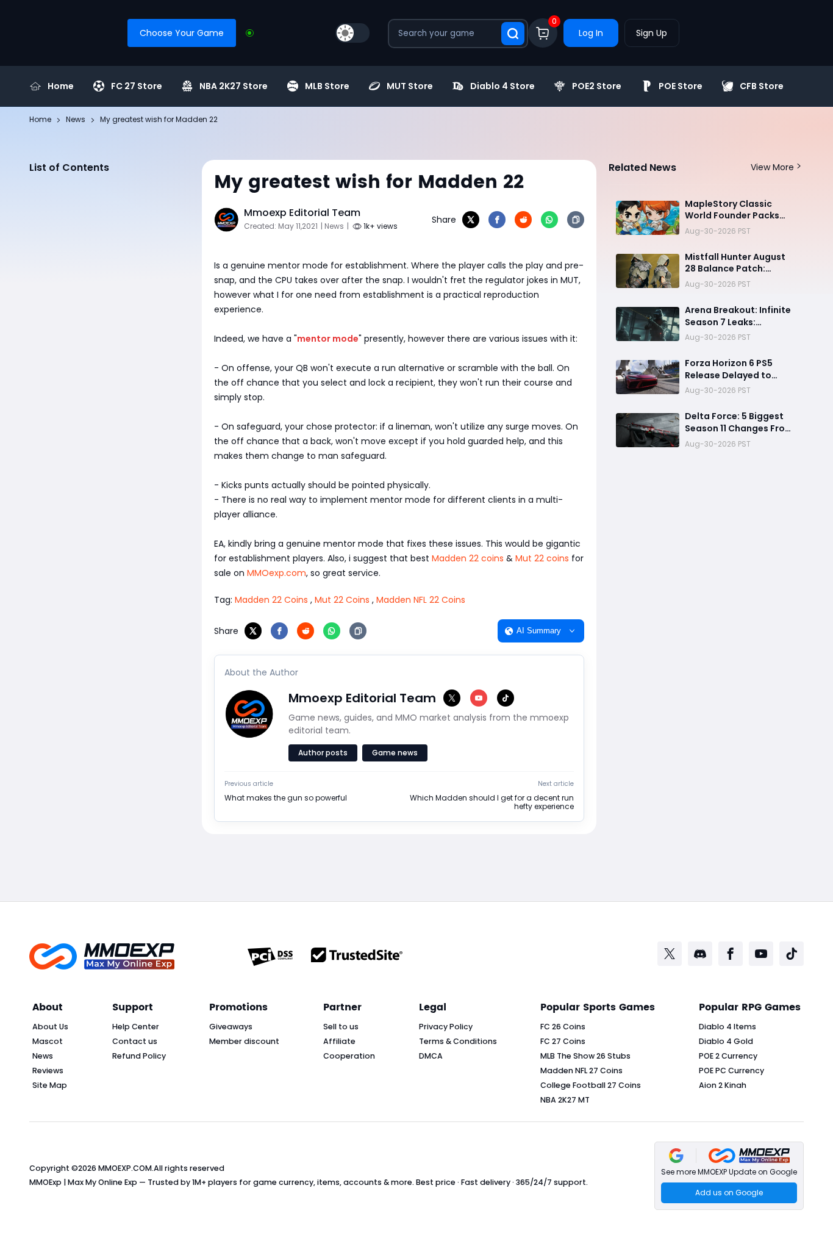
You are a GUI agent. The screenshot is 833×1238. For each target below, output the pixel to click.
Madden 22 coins (468, 558)
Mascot (47, 1041)
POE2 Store (596, 86)
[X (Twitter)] (451, 698)
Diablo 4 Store (502, 86)
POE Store (681, 86)
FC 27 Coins (562, 1041)
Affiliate (339, 1041)
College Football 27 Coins (590, 1085)
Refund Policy (139, 1056)
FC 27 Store (136, 86)
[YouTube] (478, 698)
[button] (729, 1176)
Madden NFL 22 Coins (420, 600)
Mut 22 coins (542, 558)
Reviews (47, 1070)
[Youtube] (761, 953)
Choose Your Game (182, 33)
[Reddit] (523, 219)
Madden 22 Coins (271, 600)
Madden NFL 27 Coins (581, 1070)
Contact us (134, 1041)
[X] (470, 219)
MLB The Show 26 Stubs (585, 1056)
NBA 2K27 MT (565, 1100)
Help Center (135, 1026)
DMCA (431, 1056)
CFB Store (762, 86)
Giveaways (230, 1026)
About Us (50, 1026)
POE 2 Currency (728, 1056)
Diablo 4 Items (727, 1026)
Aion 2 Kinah (722, 1085)
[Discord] (700, 953)
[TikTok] (505, 698)
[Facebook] (497, 219)
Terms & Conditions (458, 1041)
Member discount (244, 1041)
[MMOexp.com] (101, 956)
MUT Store (410, 86)
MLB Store (327, 86)
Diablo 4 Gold (726, 1041)
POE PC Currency (731, 1070)
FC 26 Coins (562, 1026)
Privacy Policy (446, 1026)
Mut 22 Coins (342, 600)
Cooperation (349, 1056)
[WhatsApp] (549, 219)
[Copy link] (575, 219)
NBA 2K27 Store (233, 86)
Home (61, 86)
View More (772, 167)
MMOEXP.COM (125, 1168)
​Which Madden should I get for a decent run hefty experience (492, 803)
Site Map (49, 1085)
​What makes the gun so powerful (285, 798)
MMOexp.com (276, 573)
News (42, 1056)
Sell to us (341, 1026)
